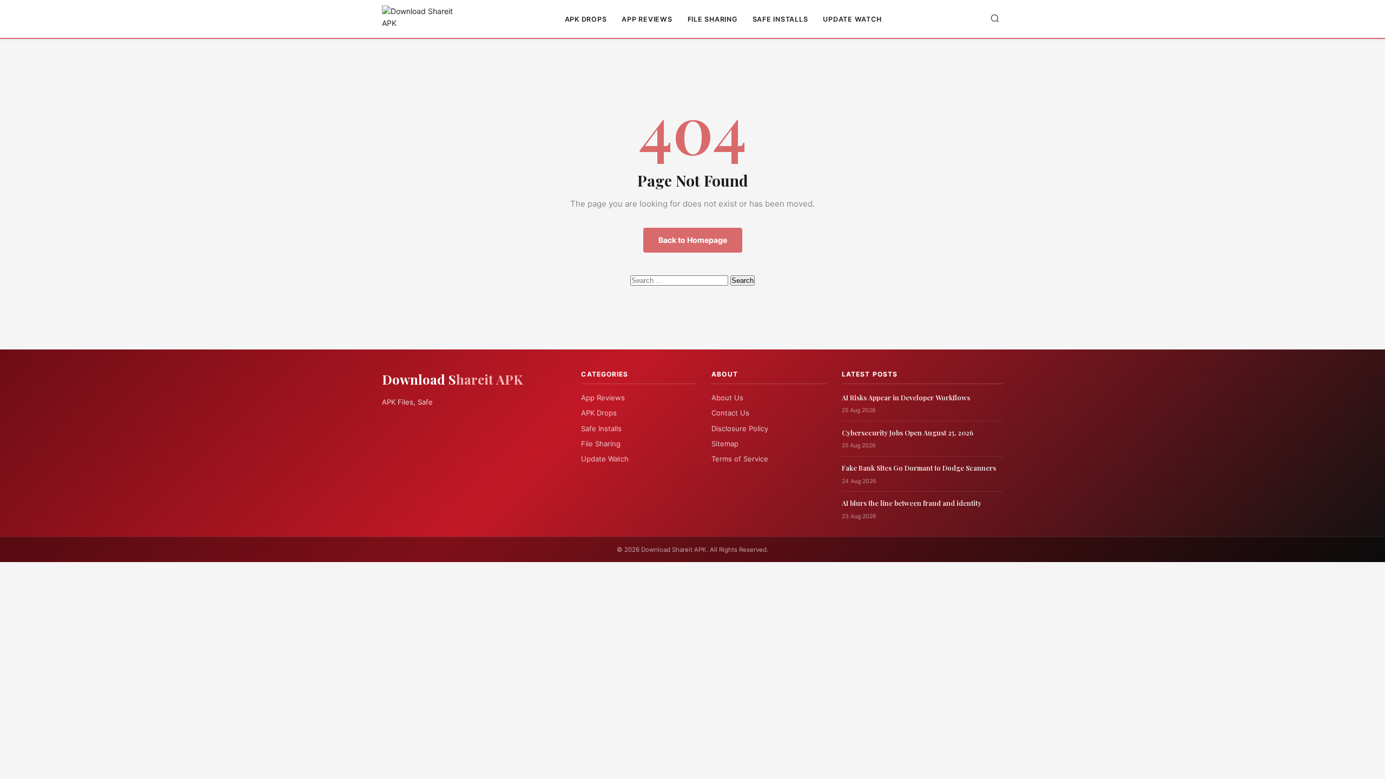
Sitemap (724, 443)
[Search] (995, 19)
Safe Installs (780, 19)
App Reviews (647, 19)
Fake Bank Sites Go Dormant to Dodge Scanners (919, 467)
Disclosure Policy (739, 428)
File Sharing (712, 19)
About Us (727, 397)
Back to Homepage (692, 240)
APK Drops (586, 19)
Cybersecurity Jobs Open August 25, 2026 (907, 432)
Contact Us (730, 412)
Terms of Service (739, 458)
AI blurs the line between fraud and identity (911, 502)
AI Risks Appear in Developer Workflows (906, 397)
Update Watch (852, 19)
